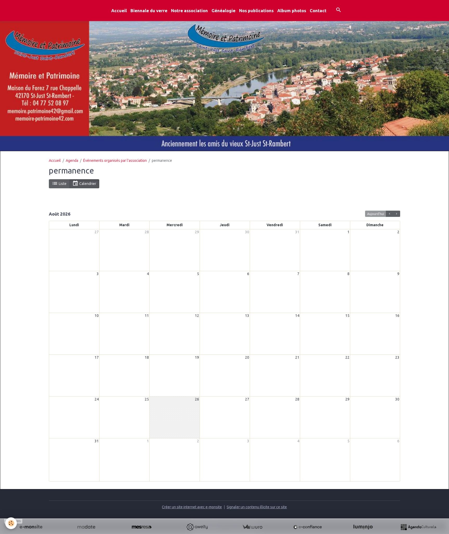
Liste (62, 184)
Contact (318, 10)
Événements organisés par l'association (115, 160)
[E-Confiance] (307, 527)
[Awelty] (196, 527)
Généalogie (223, 10)
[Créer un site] (30, 527)
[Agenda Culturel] (418, 527)
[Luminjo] (363, 527)
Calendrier (87, 184)
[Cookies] (11, 523)
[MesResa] (141, 527)
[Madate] (86, 527)
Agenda (72, 160)
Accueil (119, 10)
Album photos (291, 10)
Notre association (189, 10)
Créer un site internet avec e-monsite (192, 507)
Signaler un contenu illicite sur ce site (257, 507)
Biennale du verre (148, 10)
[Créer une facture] (252, 527)
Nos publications (256, 10)
